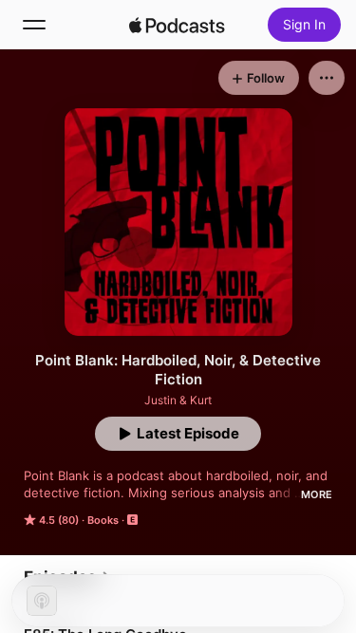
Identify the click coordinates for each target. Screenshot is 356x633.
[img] (177, 24)
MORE (316, 494)
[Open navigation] (34, 25)
